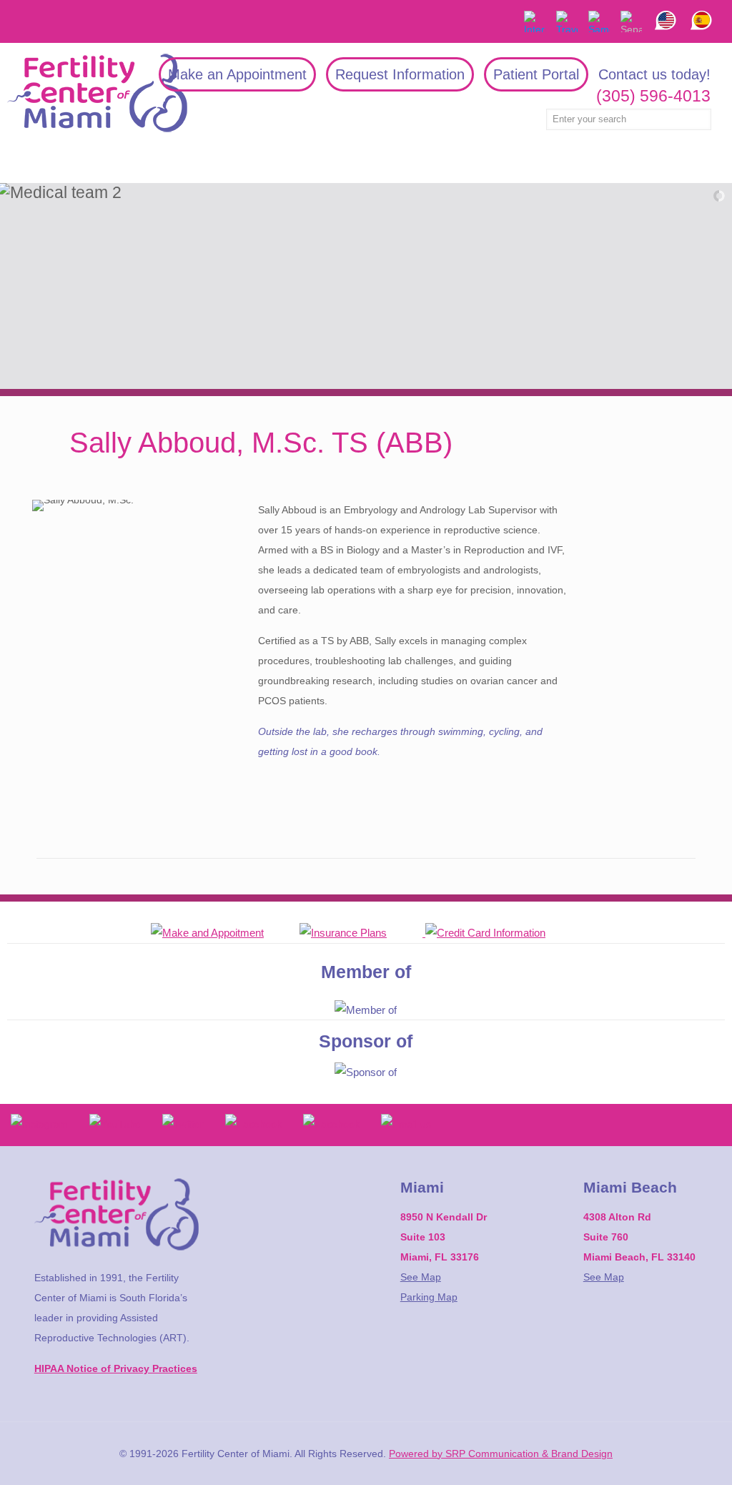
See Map (420, 1277)
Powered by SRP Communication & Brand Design (501, 1453)
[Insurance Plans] (361, 933)
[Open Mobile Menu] (19, 163)
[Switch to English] (665, 10)
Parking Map (429, 1297)
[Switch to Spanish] (701, 10)
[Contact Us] (225, 933)
